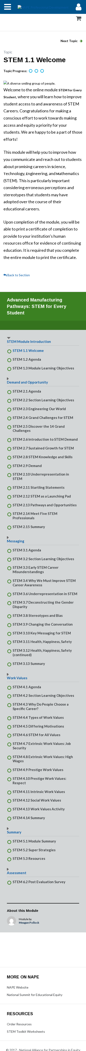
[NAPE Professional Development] (43, 7)
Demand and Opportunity (27, 382)
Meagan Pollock (29, 922)
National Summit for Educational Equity (34, 995)
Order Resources (19, 1024)
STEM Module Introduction (29, 341)
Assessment (16, 873)
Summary (14, 832)
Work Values (17, 678)
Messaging (15, 541)
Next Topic (69, 41)
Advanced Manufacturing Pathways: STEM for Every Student (36, 306)
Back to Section (18, 275)
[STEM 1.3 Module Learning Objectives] (42, 71)
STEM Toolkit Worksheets (26, 1031)
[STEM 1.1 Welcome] (31, 71)
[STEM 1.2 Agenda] (37, 71)
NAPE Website (17, 987)
